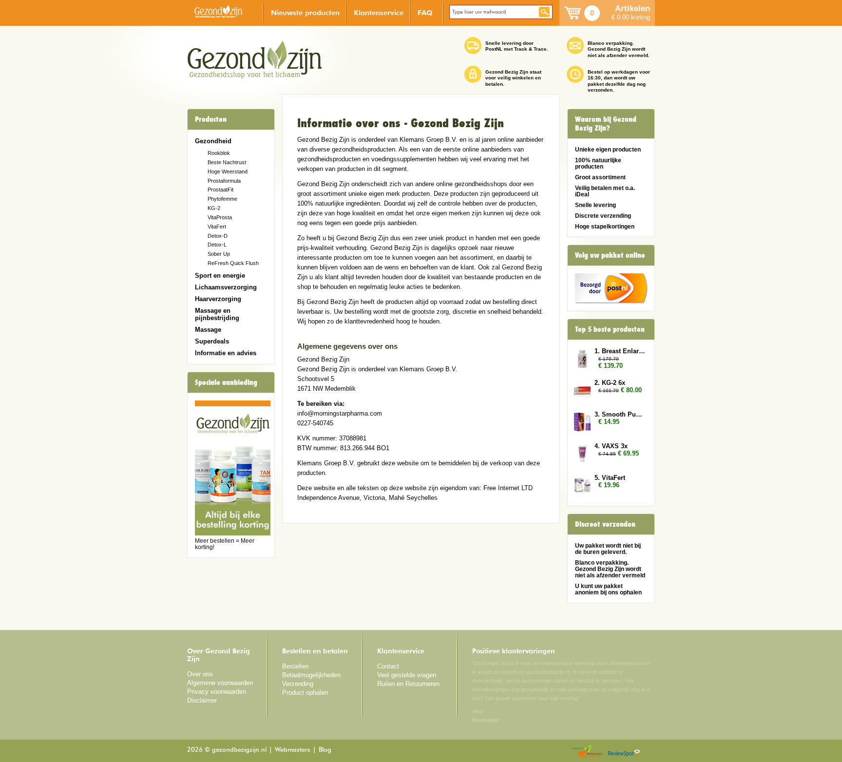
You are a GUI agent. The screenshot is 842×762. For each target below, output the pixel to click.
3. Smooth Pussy (619, 414)
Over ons (200, 674)
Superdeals (212, 341)
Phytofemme (222, 199)
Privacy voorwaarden (216, 691)
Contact (388, 666)
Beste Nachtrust (227, 162)
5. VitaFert (609, 477)
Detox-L (217, 245)
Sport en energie (220, 275)
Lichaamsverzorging (226, 287)
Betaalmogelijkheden (311, 675)
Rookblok (219, 153)
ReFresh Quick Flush (233, 263)
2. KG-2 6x (609, 382)
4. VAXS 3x (611, 446)
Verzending (297, 683)
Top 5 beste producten (610, 329)
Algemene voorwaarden (220, 682)
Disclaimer (202, 700)
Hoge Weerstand (228, 171)
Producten (211, 119)
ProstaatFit (220, 189)
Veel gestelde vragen (406, 675)
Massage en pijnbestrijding (217, 314)
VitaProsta (220, 217)
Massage (208, 329)
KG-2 (214, 208)
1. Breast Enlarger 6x (619, 351)
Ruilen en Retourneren (408, 683)
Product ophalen (305, 692)
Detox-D (218, 236)
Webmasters (292, 750)
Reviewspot (624, 752)
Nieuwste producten (305, 12)
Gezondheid (213, 141)
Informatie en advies (225, 353)
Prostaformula (224, 181)
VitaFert (217, 226)
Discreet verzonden (605, 524)
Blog (325, 750)
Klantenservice (378, 12)
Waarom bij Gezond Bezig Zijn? (605, 124)
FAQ (425, 12)
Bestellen (295, 666)
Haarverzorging (218, 299)
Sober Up (219, 254)
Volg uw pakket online (610, 255)
